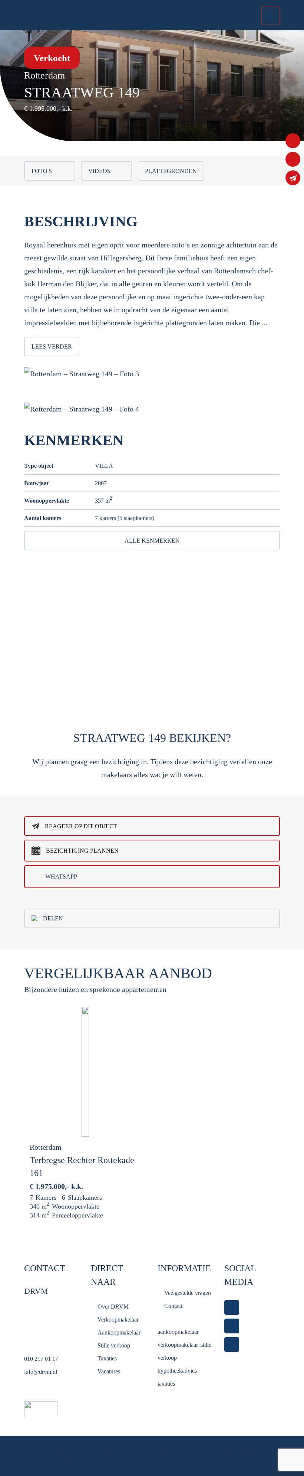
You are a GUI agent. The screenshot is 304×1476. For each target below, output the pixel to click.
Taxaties (107, 1358)
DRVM (31, 1459)
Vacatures (109, 1371)
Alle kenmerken (152, 540)
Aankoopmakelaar (119, 1332)
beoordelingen (75, 1459)
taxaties (166, 1383)
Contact (173, 1306)
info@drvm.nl (40, 1372)
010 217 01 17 (41, 1359)
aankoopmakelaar (178, 1332)
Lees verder (52, 346)
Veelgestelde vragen (187, 1293)
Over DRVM (113, 1306)
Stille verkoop (114, 1345)
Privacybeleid (122, 1452)
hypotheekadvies (177, 1370)
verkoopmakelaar (178, 1345)
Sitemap (197, 1452)
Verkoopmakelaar (118, 1319)
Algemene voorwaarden (75, 1452)
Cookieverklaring (162, 1452)
